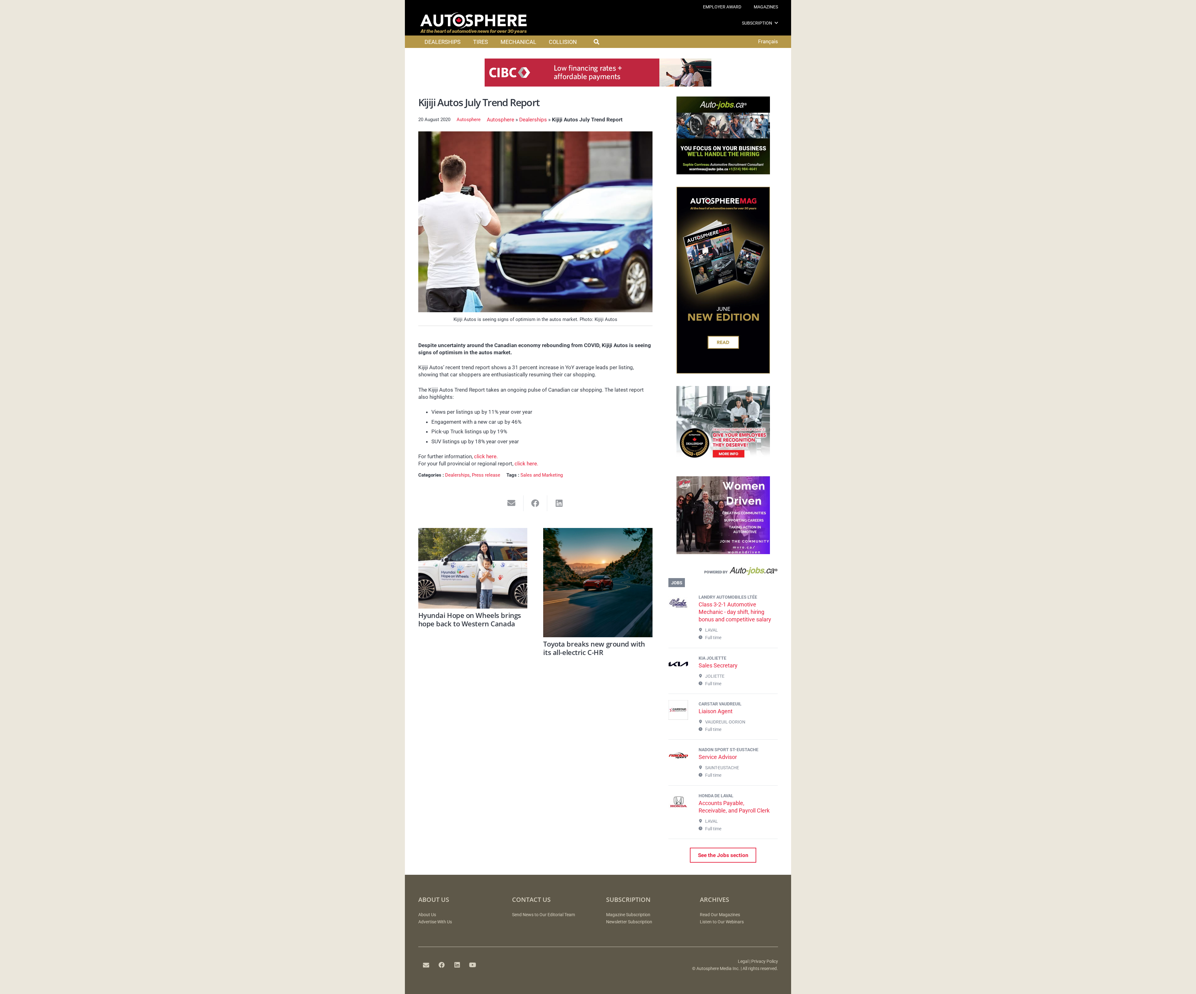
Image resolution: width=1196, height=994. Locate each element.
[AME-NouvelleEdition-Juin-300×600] (723, 372)
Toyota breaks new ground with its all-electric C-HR (594, 648)
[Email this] (512, 503)
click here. (486, 456)
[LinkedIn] (457, 965)
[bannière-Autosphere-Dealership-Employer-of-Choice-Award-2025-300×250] (723, 462)
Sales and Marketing (541, 475)
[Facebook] (441, 965)
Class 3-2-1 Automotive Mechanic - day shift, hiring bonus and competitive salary (735, 612)
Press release (486, 475)
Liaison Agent (716, 711)
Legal (743, 961)
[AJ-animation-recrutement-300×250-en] (723, 172)
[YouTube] (473, 965)
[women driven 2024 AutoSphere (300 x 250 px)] (723, 552)
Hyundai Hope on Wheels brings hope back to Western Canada (469, 619)
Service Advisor (718, 757)
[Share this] (536, 503)
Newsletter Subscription (629, 922)
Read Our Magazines (720, 914)
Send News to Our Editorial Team (543, 914)
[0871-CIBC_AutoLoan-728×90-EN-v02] (598, 85)
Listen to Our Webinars (722, 922)
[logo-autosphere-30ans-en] (473, 23)
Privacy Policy (764, 961)
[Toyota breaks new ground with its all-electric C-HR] (598, 582)
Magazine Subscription (628, 914)
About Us (427, 914)
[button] (776, 23)
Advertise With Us (435, 922)
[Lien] (723, 572)
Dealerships (533, 119)
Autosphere (469, 119)
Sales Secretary (718, 665)
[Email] (426, 965)
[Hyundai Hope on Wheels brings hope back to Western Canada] (473, 568)
